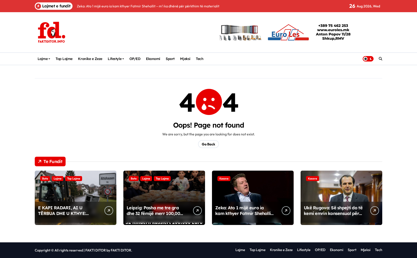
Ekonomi (153, 59)
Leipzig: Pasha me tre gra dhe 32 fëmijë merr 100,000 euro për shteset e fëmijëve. (155, 213)
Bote (45, 178)
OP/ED (135, 59)
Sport (170, 59)
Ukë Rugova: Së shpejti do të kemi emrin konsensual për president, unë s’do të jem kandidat (333, 216)
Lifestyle (114, 59)
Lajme (43, 59)
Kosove (223, 178)
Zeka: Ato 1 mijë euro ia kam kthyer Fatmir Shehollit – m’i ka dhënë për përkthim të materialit (243, 216)
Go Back (208, 144)
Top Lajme (64, 59)
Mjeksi (185, 59)
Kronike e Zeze (90, 59)
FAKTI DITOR (95, 250)
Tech (199, 59)
